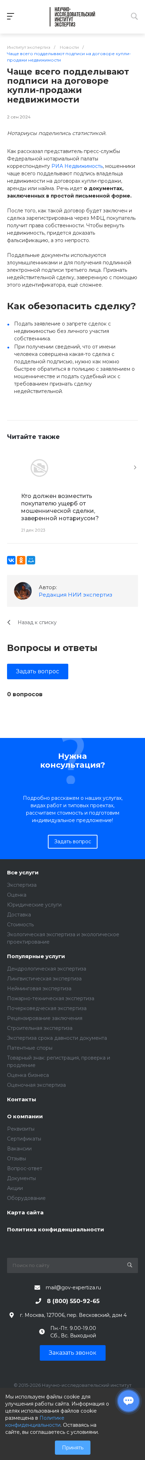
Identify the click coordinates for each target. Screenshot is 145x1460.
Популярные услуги (36, 957)
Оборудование (26, 1198)
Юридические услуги (34, 905)
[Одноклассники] (21, 560)
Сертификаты (24, 1139)
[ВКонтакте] (11, 560)
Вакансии (19, 1148)
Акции (15, 1188)
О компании (25, 1117)
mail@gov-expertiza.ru (73, 1287)
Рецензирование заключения (44, 1018)
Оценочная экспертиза (36, 1085)
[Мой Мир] (31, 560)
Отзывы (16, 1158)
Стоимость (20, 924)
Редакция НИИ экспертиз (75, 594)
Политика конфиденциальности (55, 1230)
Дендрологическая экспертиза (46, 969)
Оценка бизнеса (28, 1075)
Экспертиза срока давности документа (57, 1038)
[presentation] (135, 467)
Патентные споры (29, 1048)
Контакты (21, 1100)
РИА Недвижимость (77, 166)
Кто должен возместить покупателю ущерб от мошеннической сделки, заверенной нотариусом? (60, 507)
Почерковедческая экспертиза (47, 1008)
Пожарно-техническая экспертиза (50, 998)
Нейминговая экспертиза (39, 988)
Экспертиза (22, 885)
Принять (72, 1447)
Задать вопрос (37, 671)
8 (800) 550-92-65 (73, 1301)
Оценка (16, 895)
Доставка (19, 914)
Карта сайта (25, 1213)
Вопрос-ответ (24, 1168)
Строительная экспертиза (39, 1028)
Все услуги (23, 873)
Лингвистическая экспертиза (44, 978)
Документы (21, 1178)
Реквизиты (20, 1129)
